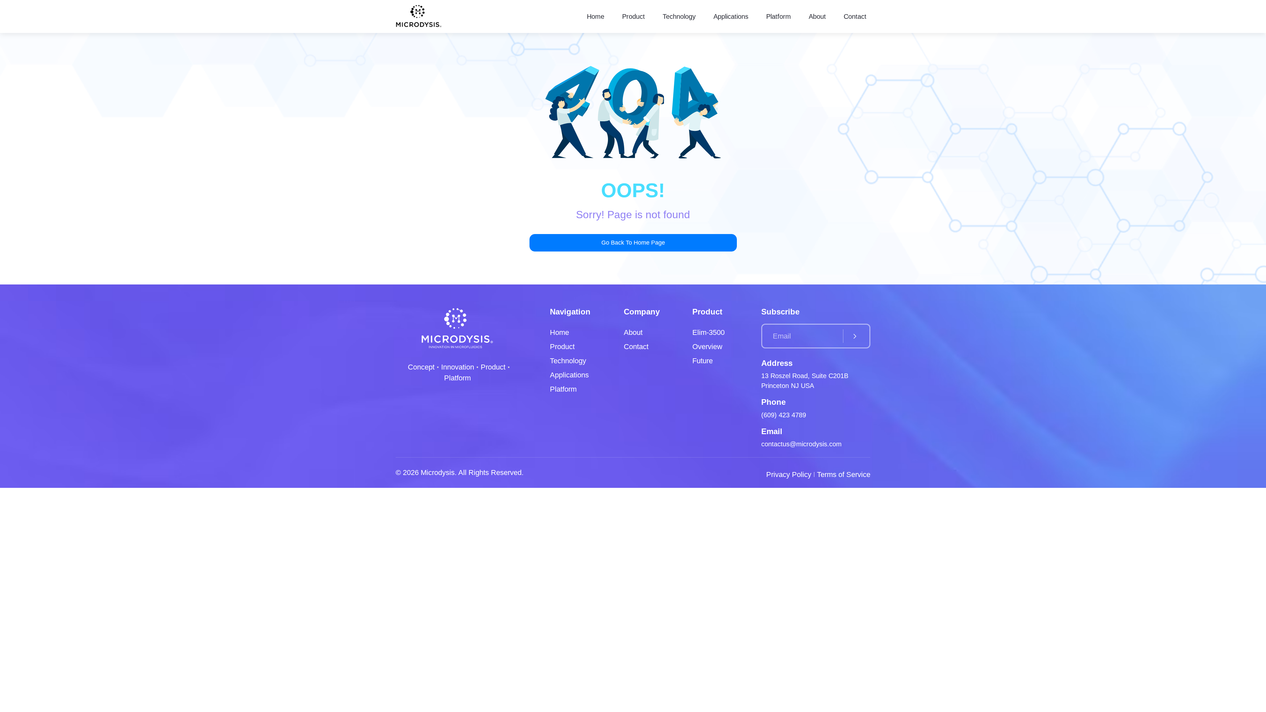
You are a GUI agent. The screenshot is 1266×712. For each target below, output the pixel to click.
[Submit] (855, 336)
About (817, 16)
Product (633, 16)
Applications (730, 16)
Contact (855, 16)
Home (595, 16)
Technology (679, 16)
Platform (778, 16)
